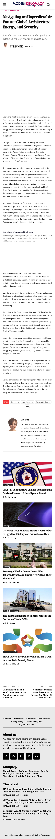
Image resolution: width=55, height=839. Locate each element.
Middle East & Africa (11, 611)
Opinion (30, 402)
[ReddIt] (31, 55)
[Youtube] (36, 756)
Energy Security (12, 11)
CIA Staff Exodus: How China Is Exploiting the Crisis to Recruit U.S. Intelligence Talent (27, 491)
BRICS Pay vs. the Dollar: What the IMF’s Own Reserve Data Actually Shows (27, 658)
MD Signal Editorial (11, 582)
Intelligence (8, 485)
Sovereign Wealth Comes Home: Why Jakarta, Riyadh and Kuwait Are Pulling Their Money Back (27, 575)
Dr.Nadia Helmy (9, 497)
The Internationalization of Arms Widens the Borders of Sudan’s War (27, 617)
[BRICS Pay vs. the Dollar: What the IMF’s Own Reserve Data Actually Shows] (27, 641)
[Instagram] (13, 756)
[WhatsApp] (18, 55)
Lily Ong (18, 46)
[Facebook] (5, 55)
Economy (7, 567)
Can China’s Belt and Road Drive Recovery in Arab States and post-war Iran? (14, 693)
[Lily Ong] (6, 44)
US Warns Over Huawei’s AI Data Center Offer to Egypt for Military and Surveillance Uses (27, 532)
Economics (15, 402)
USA (27, 406)
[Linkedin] (25, 55)
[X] (12, 55)
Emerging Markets (10, 652)
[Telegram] (38, 55)
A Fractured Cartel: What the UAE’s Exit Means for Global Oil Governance (41, 693)
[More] (45, 55)
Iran (23, 402)
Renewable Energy (43, 402)
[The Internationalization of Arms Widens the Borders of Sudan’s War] (27, 600)
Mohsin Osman (9, 623)
